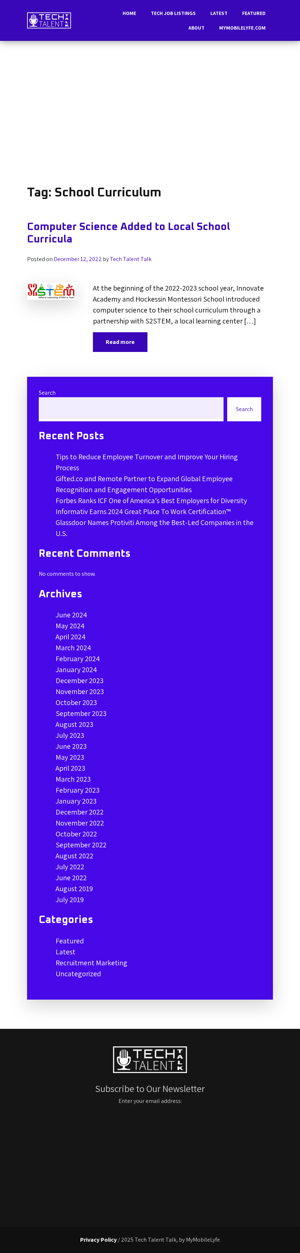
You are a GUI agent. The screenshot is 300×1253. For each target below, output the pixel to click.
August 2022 (74, 856)
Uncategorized (78, 973)
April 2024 (71, 636)
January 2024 (76, 669)
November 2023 (80, 691)
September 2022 (81, 845)
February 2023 (78, 790)
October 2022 (76, 834)
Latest (219, 13)
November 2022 (80, 823)
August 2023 (74, 724)
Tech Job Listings (173, 13)
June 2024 (71, 615)
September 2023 (81, 713)
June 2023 (71, 746)
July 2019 (70, 899)
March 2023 (73, 779)
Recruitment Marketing (91, 962)
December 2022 (80, 812)
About (196, 27)
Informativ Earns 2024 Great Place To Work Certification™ (143, 511)
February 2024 (78, 658)
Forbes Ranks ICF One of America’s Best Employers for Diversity (151, 500)
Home (129, 13)
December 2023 (80, 680)
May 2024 (70, 626)
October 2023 (76, 702)
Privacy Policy (98, 1240)
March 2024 (73, 647)
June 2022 (71, 877)
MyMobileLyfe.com (242, 27)
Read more (120, 342)
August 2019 (74, 888)
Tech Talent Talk (130, 259)
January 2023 (76, 801)
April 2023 (70, 768)
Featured (254, 13)
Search (47, 392)
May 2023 (70, 757)
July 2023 (70, 735)
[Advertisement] (150, 113)
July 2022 (70, 866)
